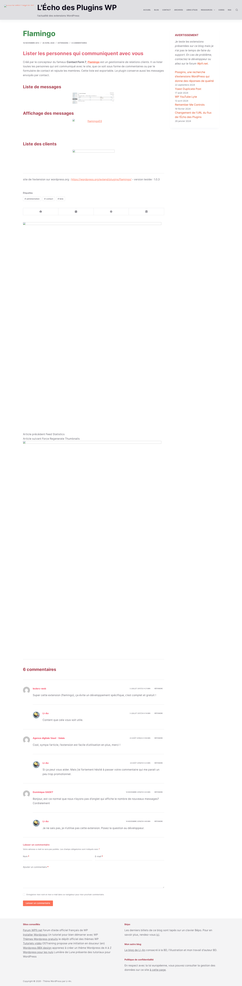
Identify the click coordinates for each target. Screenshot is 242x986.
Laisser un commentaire (38, 903)
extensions (63, 43)
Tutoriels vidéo (32, 943)
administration (32, 199)
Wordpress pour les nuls (38, 952)
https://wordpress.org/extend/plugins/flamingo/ (101, 179)
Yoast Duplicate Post (188, 89)
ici (157, 934)
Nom (26, 856)
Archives (178, 10)
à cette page (158, 969)
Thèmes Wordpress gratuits (40, 939)
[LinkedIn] (146, 211)
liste (60, 199)
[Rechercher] (237, 10)
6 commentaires (79, 43)
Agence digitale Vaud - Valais (49, 738)
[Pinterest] (111, 211)
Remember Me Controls (190, 104)
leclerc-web (39, 688)
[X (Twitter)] (76, 211)
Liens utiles (191, 10)
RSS (229, 10)
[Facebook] (40, 211)
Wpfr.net (202, 63)
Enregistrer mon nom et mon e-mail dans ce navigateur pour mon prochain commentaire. (65, 894)
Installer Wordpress (35, 934)
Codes (221, 10)
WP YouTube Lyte (186, 96)
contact (48, 199)
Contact (166, 10)
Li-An (68, 981)
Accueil (147, 10)
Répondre (158, 689)
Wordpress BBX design (37, 947)
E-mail (99, 856)
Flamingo (94, 62)
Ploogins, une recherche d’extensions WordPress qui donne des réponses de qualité (194, 77)
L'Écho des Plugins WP (77, 7)
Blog (156, 10)
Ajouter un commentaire (35, 867)
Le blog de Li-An (135, 950)
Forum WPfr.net (32, 930)
